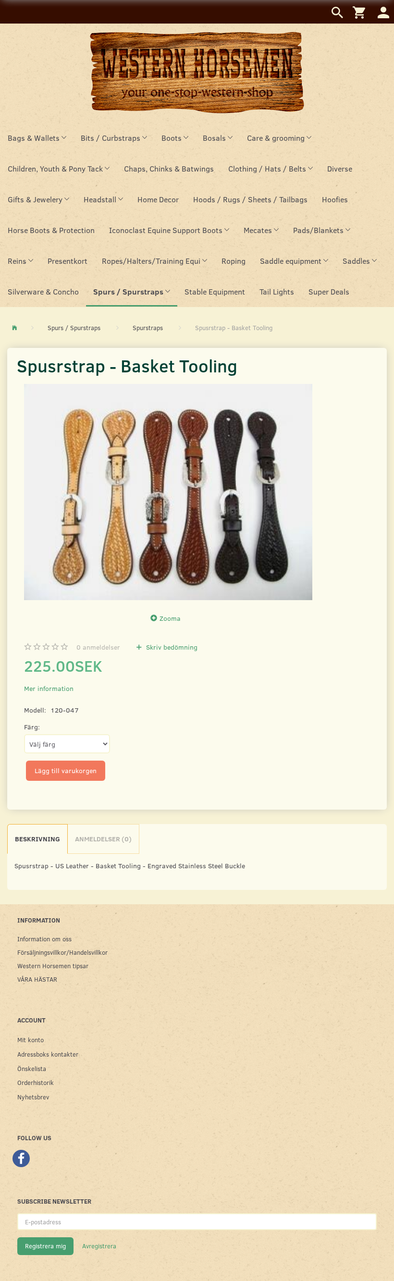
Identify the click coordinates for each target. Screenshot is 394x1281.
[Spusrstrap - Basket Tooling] (168, 492)
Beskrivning (37, 838)
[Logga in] (383, 12)
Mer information (49, 688)
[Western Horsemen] (197, 72)
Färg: (32, 726)
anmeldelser (98, 647)
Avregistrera (99, 1246)
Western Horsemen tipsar (52, 965)
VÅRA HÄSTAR (37, 979)
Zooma (170, 618)
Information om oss (44, 939)
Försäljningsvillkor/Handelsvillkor (62, 952)
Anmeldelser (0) (103, 838)
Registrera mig (45, 1246)
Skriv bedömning (170, 647)
